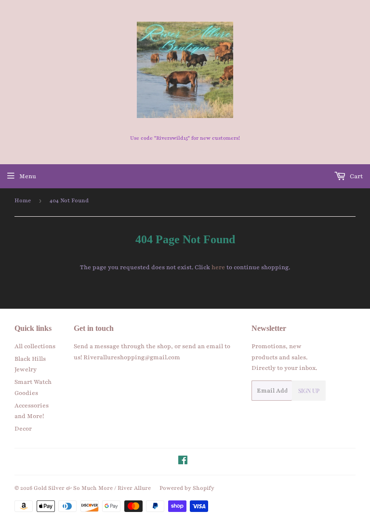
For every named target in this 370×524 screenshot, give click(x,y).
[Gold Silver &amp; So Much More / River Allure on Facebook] (183, 462)
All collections (34, 346)
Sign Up (308, 390)
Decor (23, 428)
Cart (355, 176)
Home (22, 200)
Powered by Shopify (186, 488)
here (218, 267)
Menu (27, 176)
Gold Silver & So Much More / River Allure (92, 488)
